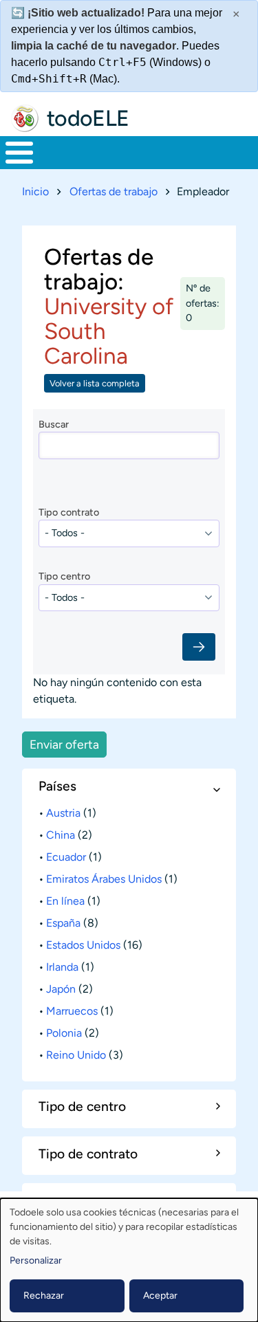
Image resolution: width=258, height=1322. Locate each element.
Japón (61, 988)
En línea (65, 900)
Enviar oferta (64, 744)
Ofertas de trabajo (113, 191)
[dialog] (129, 1260)
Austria (63, 812)
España (63, 922)
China (60, 834)
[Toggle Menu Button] (19, 152)
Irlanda (62, 966)
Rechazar (43, 1295)
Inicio (35, 191)
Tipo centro (64, 576)
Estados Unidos (83, 944)
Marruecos (72, 1010)
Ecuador (66, 856)
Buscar (54, 424)
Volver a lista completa (95, 383)
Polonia (64, 1032)
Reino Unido (76, 1054)
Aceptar (160, 1295)
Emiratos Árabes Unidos (104, 878)
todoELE (88, 118)
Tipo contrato (69, 512)
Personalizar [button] (36, 1260)
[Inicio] (25, 118)
